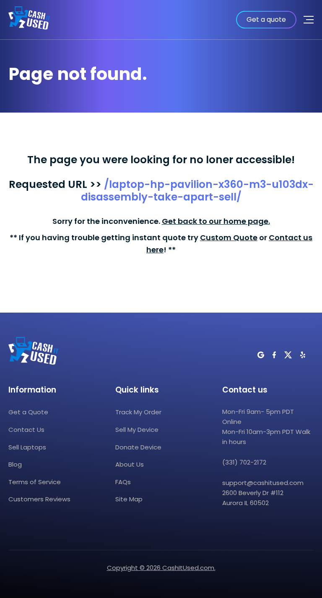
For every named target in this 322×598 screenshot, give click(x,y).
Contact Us (26, 429)
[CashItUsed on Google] (260, 355)
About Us (129, 464)
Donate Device (138, 447)
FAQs (123, 481)
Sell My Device (136, 429)
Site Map (129, 499)
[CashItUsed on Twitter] (288, 355)
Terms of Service (34, 481)
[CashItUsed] (29, 19)
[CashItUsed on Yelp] (302, 355)
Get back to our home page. (216, 221)
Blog (15, 464)
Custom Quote (228, 237)
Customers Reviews (39, 499)
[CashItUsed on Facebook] (274, 355)
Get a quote (266, 19)
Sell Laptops (27, 447)
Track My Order (138, 412)
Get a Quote (28, 412)
